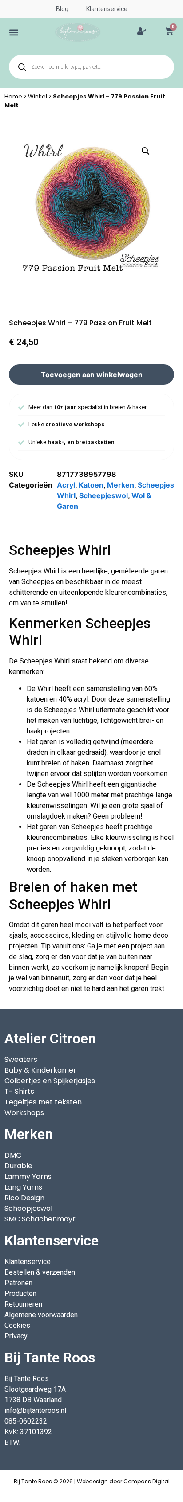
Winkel (37, 96)
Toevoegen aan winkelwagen (92, 374)
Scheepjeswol (103, 495)
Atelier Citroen (50, 1038)
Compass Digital (146, 1481)
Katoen (91, 484)
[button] (13, 32)
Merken (120, 484)
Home (13, 96)
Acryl (66, 484)
